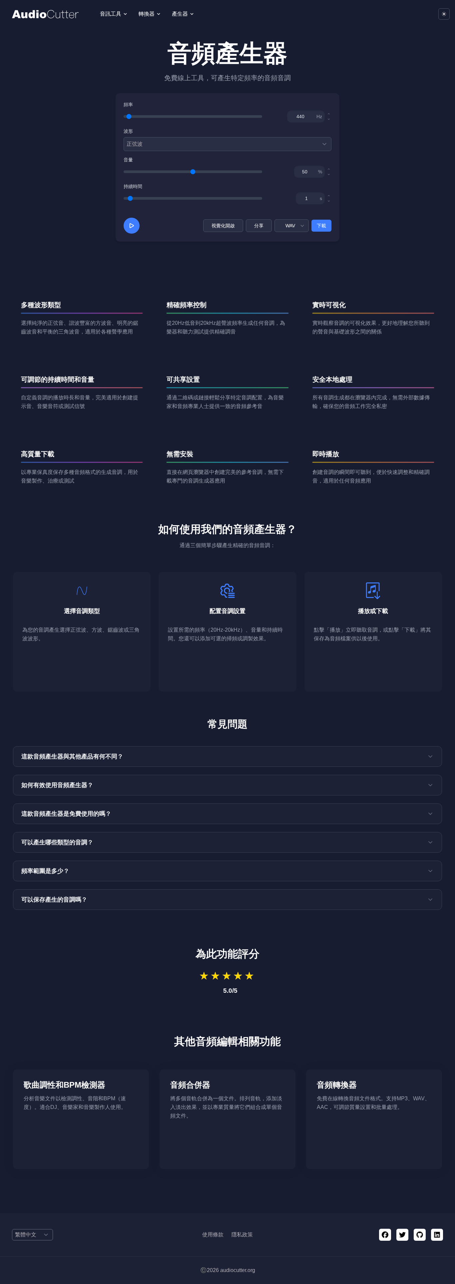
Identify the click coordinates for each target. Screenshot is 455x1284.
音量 (128, 159)
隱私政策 (242, 1234)
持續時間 (133, 186)
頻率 (128, 104)
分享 (258, 225)
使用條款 (213, 1234)
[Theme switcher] (444, 14)
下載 (321, 225)
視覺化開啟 (223, 225)
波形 (128, 131)
